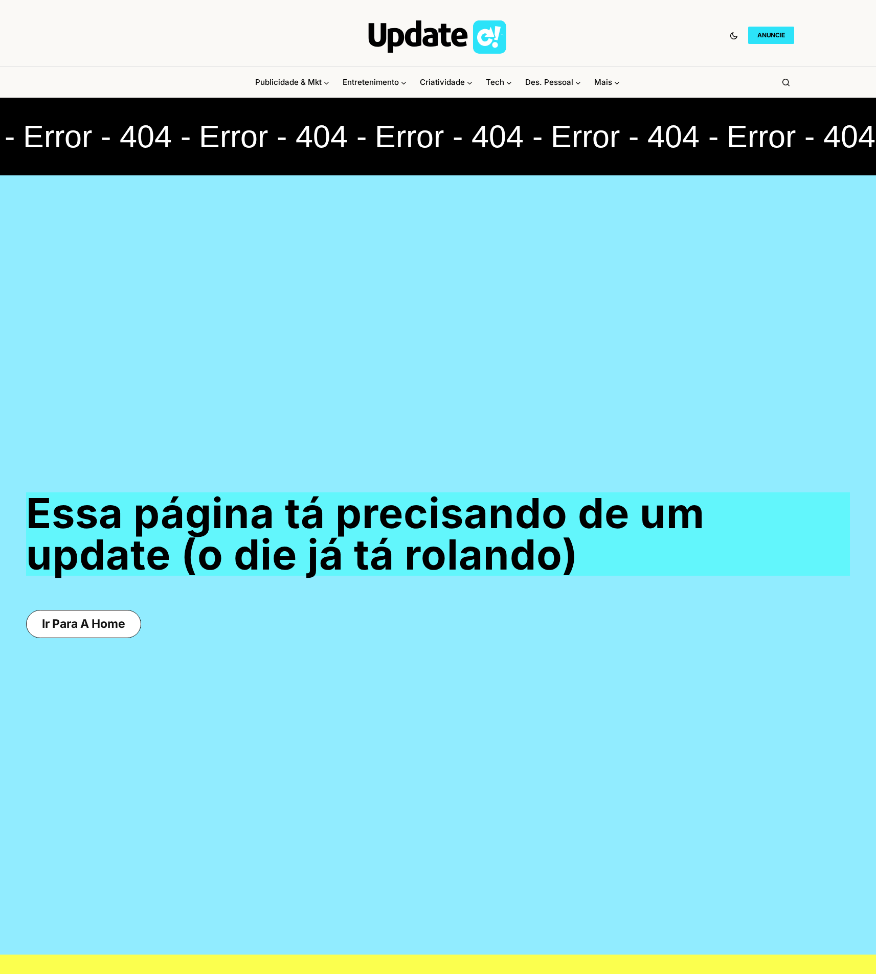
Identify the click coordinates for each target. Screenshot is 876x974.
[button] (734, 35)
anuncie (770, 35)
